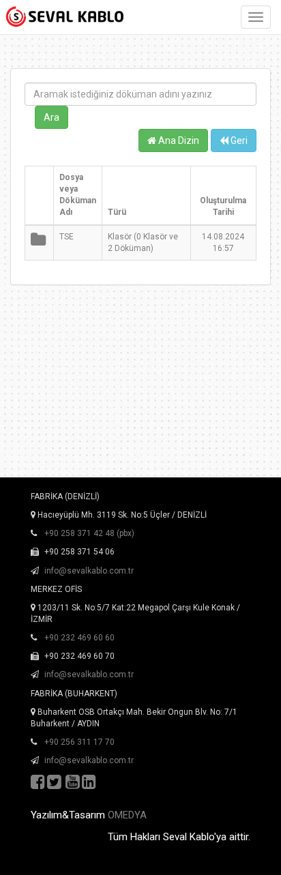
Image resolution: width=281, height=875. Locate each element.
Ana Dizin (177, 140)
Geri (238, 140)
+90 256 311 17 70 (79, 742)
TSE (66, 236)
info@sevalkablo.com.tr (89, 571)
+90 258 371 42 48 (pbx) (89, 533)
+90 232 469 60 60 (79, 637)
